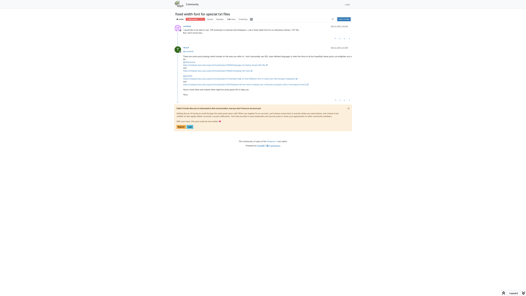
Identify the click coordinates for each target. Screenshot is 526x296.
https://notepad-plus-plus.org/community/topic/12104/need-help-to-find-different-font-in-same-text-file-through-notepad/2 (239, 79)
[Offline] (179, 28)
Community (192, 4)
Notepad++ (272, 141)
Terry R (186, 48)
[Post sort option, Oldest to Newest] (333, 19)
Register (181, 127)
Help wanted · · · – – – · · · (196, 19)
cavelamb (187, 26)
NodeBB (261, 145)
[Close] (348, 108)
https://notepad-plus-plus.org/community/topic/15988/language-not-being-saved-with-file (224, 65)
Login (190, 127)
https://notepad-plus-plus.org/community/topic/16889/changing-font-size (216, 71)
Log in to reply (343, 19)
